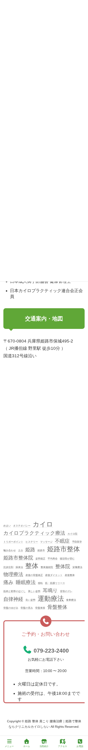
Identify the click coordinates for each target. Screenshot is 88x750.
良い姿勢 (30, 600)
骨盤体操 (40, 608)
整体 (31, 565)
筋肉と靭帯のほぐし (14, 591)
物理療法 (13, 574)
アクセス (62, 746)
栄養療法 (77, 567)
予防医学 (77, 541)
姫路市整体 (63, 549)
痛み (8, 582)
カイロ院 (72, 533)
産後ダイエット (54, 575)
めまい (7, 525)
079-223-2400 (51, 651)
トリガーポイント (13, 541)
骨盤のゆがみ (10, 608)
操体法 (19, 567)
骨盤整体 (57, 607)
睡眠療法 (26, 582)
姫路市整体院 (18, 558)
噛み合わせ (9, 550)
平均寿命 (53, 558)
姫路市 (41, 550)
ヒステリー (31, 541)
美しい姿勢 (34, 591)
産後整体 (70, 575)
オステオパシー (21, 525)
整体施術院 (47, 567)
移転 (40, 583)
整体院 (62, 566)
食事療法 (71, 600)
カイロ (43, 524)
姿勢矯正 (40, 558)
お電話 (79, 746)
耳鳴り (50, 590)
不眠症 (62, 541)
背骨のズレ (66, 591)
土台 (20, 550)
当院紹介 (44, 746)
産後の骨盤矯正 (34, 575)
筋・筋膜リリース (55, 583)
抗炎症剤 (8, 567)
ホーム (26, 746)
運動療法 (51, 598)
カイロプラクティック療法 (34, 533)
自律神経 (13, 599)
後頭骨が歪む (67, 558)
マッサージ (46, 541)
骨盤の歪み (27, 608)
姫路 (30, 550)
